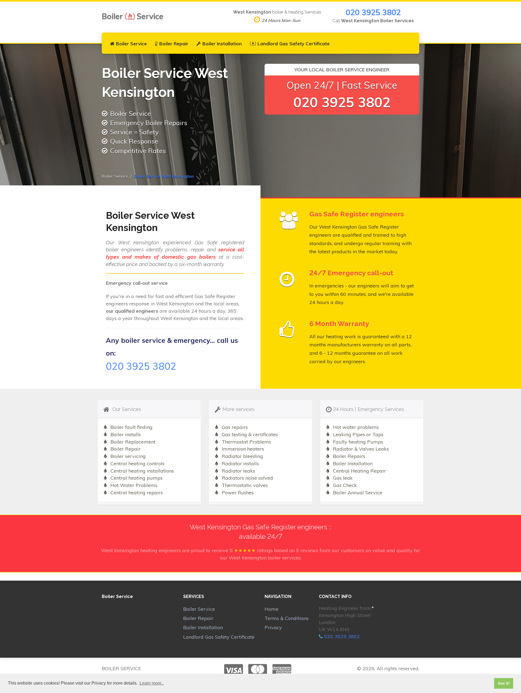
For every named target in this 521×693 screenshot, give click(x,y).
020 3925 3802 (373, 12)
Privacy (273, 627)
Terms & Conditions (287, 618)
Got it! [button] (504, 683)
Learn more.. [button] (151, 683)
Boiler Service (131, 43)
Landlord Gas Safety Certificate (294, 43)
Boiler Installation (222, 43)
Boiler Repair (173, 43)
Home (271, 609)
